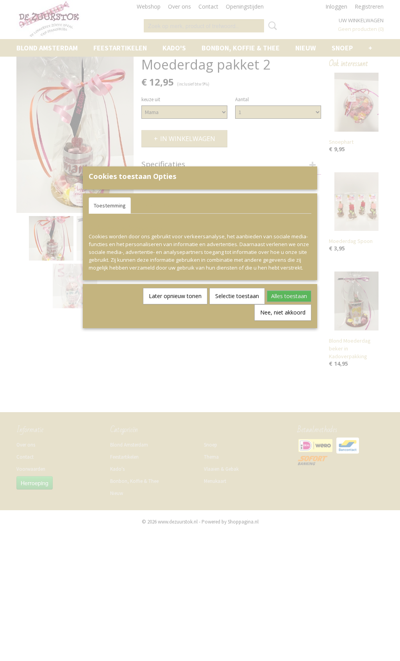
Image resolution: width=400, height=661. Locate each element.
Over (169, 205)
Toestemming (110, 205)
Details (145, 205)
